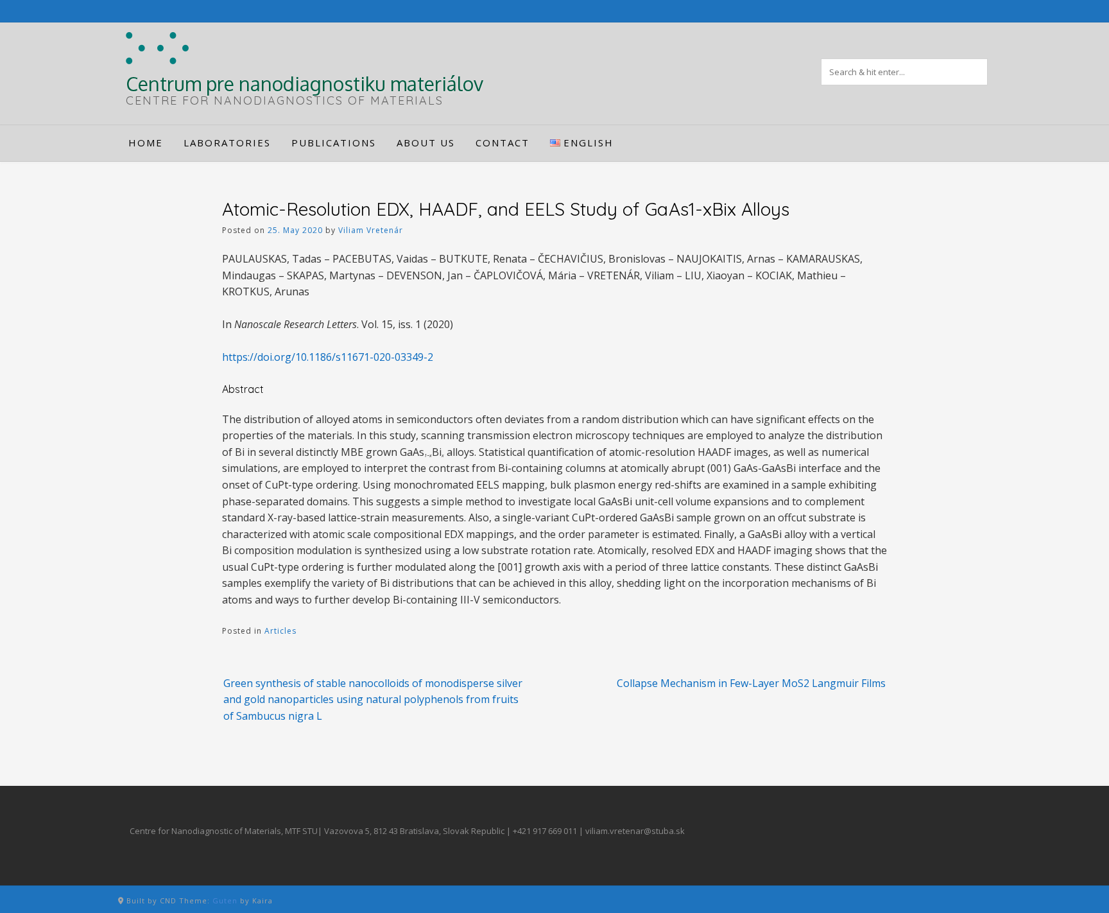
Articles (280, 630)
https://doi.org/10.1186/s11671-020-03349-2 (327, 357)
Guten (224, 900)
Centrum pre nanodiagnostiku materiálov (304, 83)
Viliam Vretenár (370, 230)
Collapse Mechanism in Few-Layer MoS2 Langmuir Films (751, 683)
